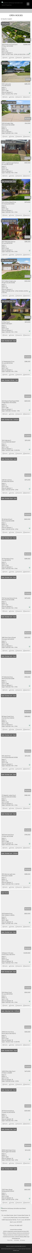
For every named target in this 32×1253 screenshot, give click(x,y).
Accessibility (16, 1240)
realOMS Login (16, 1250)
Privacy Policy (10, 1240)
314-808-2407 (18, 1225)
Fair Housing (22, 1240)
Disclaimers (28, 1248)
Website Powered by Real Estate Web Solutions (16, 1246)
